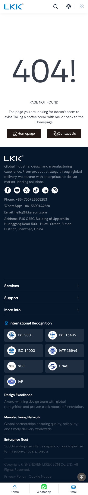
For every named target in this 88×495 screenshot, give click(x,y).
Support (11, 297)
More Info (12, 309)
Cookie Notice (40, 476)
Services (11, 285)
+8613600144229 (27, 206)
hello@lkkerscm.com (25, 212)
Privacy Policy (15, 476)
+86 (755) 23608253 (25, 199)
